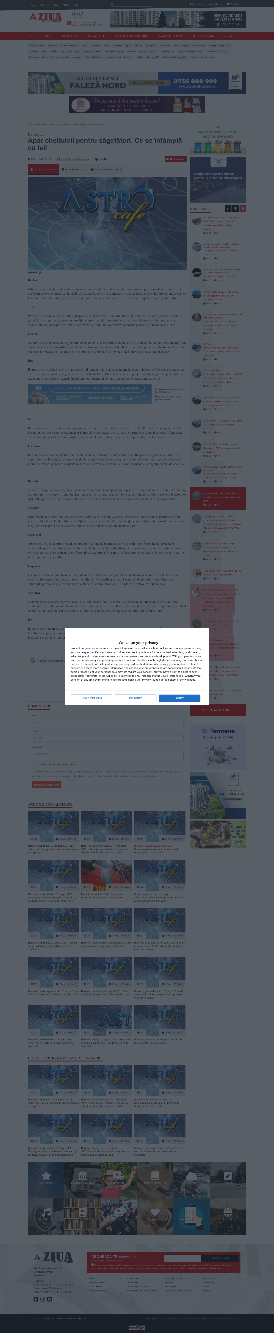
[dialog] (137, 666)
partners (90, 648)
